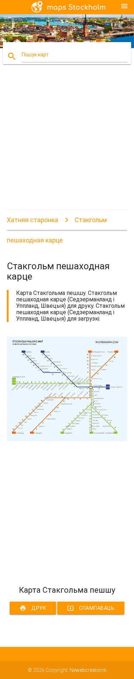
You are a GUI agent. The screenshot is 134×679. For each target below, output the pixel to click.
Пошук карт (35, 54)
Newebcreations (88, 670)
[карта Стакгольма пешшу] (67, 439)
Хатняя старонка (32, 220)
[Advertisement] (67, 143)
